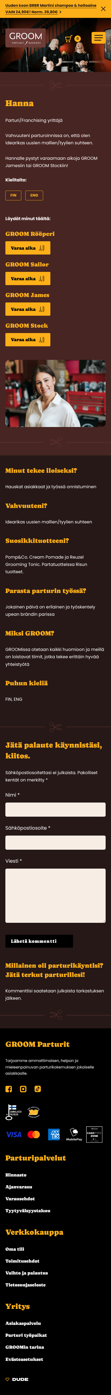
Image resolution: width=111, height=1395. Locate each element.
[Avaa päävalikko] (99, 38)
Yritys (17, 1306)
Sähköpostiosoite (27, 828)
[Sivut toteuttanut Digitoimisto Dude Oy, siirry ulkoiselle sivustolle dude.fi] (16, 1380)
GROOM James (27, 295)
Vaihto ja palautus (26, 1273)
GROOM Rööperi (30, 234)
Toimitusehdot (22, 1261)
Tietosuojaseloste (25, 1285)
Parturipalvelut (35, 1158)
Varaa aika (23, 248)
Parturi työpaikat (26, 1335)
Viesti (13, 861)
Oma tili (14, 1249)
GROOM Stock (26, 325)
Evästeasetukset (24, 1359)
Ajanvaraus (18, 1186)
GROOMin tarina (24, 1347)
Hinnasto (15, 1175)
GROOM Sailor (27, 264)
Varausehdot (20, 1198)
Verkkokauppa (34, 1232)
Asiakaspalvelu (23, 1323)
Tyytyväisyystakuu (27, 1210)
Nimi (12, 795)
